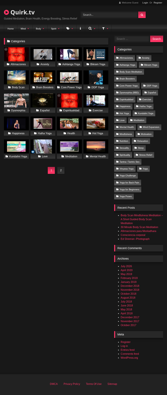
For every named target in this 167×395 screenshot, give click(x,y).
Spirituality (125, 155)
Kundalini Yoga (145, 113)
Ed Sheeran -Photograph (135, 239)
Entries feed (128, 350)
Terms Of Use (94, 384)
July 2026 (126, 266)
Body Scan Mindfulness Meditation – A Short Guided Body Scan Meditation (142, 219)
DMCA (54, 384)
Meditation (139, 120)
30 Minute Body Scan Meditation (139, 227)
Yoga (145, 168)
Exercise (146, 99)
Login (145, 2)
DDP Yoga (152, 85)
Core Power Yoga (129, 85)
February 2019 (129, 278)
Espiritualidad (126, 99)
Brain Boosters (127, 78)
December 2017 (130, 317)
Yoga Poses (126, 196)
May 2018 (126, 309)
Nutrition (124, 141)
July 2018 (126, 301)
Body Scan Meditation (131, 71)
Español (152, 92)
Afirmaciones (126, 57)
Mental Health (127, 127)
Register (158, 2)
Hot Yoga (124, 113)
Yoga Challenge (128, 175)
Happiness (125, 106)
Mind (23, 28)
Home (11, 28)
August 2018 (128, 297)
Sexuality (124, 148)
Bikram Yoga (150, 65)
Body (38, 28)
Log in (124, 346)
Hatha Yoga (145, 106)
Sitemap (112, 384)
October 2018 (128, 293)
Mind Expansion (151, 127)
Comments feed (130, 353)
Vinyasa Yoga (127, 168)
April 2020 (127, 270)
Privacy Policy (72, 384)
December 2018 (130, 286)
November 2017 (130, 321)
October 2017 (128, 325)
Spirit (53, 28)
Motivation (146, 134)
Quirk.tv (22, 12)
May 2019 (126, 274)
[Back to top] (156, 385)
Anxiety (145, 57)
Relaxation (142, 141)
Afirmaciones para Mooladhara (138, 231)
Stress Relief (145, 155)
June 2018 (127, 305)
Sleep (141, 148)
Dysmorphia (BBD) (129, 92)
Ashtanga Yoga (127, 65)
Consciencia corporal (133, 235)
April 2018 (127, 313)
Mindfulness (126, 134)
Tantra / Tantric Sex (129, 161)
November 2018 (130, 289)
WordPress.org (129, 357)
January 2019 (129, 282)
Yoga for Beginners (129, 189)
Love (122, 120)
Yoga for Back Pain (129, 182)
